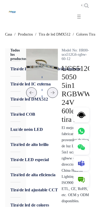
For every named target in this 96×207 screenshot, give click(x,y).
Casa (8, 34)
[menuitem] (15, 68)
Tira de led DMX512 (54, 34)
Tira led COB (22, 114)
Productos (25, 34)
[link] (8, 34)
